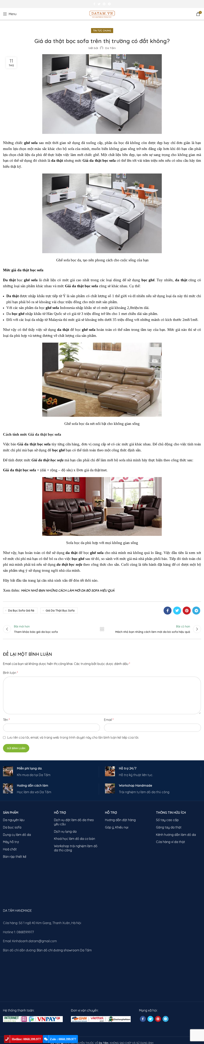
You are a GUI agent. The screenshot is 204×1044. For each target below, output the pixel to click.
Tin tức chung (102, 30)
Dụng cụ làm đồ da (17, 835)
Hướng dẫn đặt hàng (120, 820)
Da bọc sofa (12, 827)
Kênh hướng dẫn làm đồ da (176, 835)
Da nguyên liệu (14, 820)
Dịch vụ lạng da (65, 831)
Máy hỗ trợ (11, 842)
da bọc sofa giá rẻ (21, 610)
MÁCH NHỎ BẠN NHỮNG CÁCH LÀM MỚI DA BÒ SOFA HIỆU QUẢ (67, 590)
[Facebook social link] (94, 4)
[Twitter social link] (99, 4)
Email (109, 720)
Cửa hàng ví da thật (170, 842)
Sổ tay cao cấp (167, 820)
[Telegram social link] (109, 4)
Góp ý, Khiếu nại (116, 827)
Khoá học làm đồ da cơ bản (74, 839)
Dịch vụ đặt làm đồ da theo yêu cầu (74, 822)
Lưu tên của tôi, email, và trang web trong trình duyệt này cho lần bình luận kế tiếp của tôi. (73, 737)
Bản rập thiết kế (14, 857)
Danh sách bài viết (102, 629)
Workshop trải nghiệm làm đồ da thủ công (75, 848)
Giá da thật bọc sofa (60, 610)
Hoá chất (10, 849)
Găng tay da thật (168, 827)
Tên (6, 720)
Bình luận (10, 673)
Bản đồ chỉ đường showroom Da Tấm (64, 950)
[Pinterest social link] (104, 4)
